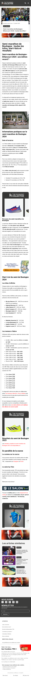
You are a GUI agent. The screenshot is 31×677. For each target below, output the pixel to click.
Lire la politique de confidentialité (8, 661)
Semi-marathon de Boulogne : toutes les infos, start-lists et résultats (13, 47)
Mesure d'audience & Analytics (9, 668)
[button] (28, 3)
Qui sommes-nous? (6, 626)
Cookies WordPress (7, 669)
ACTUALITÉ (6, 26)
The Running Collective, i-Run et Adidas (15, 393)
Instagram (15, 461)
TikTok (21, 461)
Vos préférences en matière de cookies (11, 642)
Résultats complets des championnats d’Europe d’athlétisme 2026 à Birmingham (22, 552)
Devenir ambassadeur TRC (8, 629)
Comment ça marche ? (7, 631)
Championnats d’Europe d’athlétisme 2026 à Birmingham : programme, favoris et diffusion (22, 562)
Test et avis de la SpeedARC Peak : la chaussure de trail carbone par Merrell (21, 571)
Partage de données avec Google (9, 666)
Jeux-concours (5, 624)
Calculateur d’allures (6, 633)
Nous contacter (5, 636)
